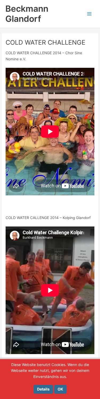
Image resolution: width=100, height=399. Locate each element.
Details (43, 389)
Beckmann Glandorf (26, 13)
